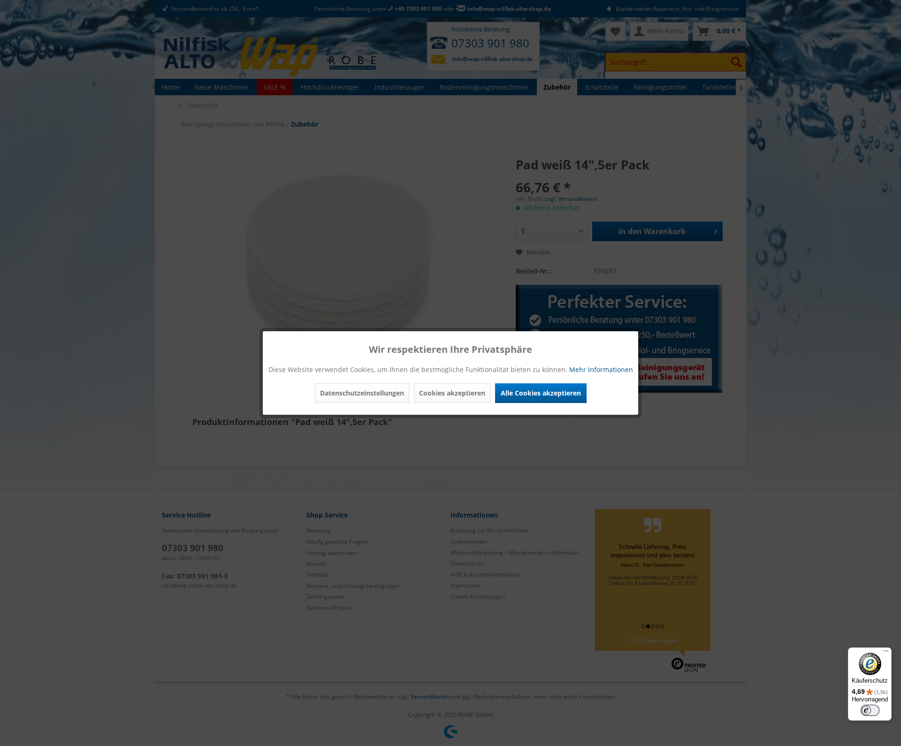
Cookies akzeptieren (452, 392)
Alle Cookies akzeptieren (541, 392)
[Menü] (886, 653)
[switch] (870, 710)
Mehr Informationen (601, 369)
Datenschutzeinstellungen (362, 392)
